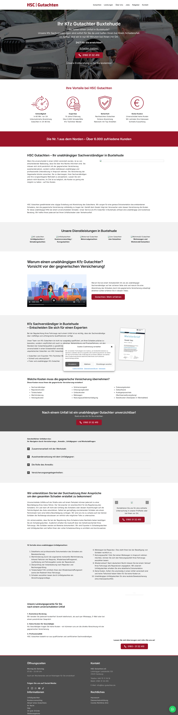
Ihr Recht (30, 705)
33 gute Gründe (33, 711)
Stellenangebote (33, 713)
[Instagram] (32, 688)
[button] (112, 347)
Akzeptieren (72, 364)
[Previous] (116, 502)
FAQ (28, 708)
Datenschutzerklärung (91, 368)
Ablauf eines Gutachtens (37, 703)
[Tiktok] (43, 688)
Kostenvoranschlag (34, 700)
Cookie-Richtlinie (78, 368)
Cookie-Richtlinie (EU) (99, 703)
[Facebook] (28, 688)
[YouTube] (39, 688)
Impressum (102, 368)
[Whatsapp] (35, 688)
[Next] (147, 502)
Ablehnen (87, 364)
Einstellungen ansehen (104, 364)
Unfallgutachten (33, 698)
